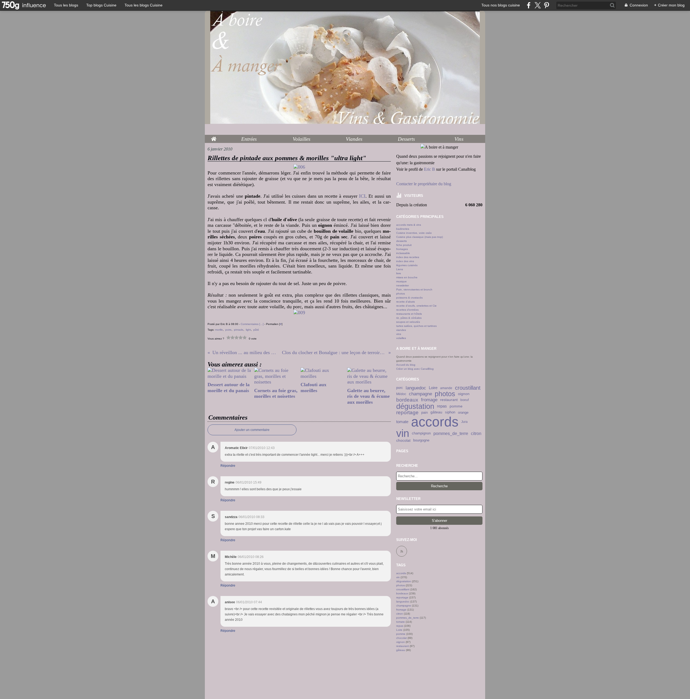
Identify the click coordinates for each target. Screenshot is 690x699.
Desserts (406, 139)
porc (399, 388)
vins (398, 334)
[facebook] (528, 5)
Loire (433, 388)
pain (424, 412)
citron (476, 433)
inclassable (403, 253)
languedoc (416, 388)
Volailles (301, 139)
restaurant (449, 400)
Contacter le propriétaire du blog (423, 183)
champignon (421, 433)
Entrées (249, 139)
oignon (464, 394)
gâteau (436, 412)
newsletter (402, 285)
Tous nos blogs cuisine (500, 5)
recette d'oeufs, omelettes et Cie (416, 305)
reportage (407, 412)
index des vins (405, 261)
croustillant (468, 388)
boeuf (464, 400)
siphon (450, 412)
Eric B (429, 169)
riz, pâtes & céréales (409, 317)
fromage (429, 400)
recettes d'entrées (407, 309)
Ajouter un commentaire (252, 430)
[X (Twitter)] (537, 5)
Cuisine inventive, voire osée (414, 232)
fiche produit (404, 245)
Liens (399, 269)
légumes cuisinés (407, 265)
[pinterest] (546, 5)
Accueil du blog (405, 364)
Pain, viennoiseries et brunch (414, 289)
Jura (464, 421)
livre (398, 273)
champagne (420, 394)
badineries (402, 228)
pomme (456, 406)
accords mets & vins (408, 224)
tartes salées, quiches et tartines (416, 325)
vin (402, 434)
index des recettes (407, 257)
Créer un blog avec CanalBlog (415, 368)
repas (442, 406)
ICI (362, 196)
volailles (401, 338)
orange (463, 412)
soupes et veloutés (408, 321)
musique (401, 281)
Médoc (401, 394)
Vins (458, 139)
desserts (401, 240)
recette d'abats (405, 301)
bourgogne (421, 440)
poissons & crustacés (409, 297)
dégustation (415, 406)
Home (213, 137)
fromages (402, 249)
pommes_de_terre (450, 433)
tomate (402, 422)
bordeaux (407, 399)
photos (400, 293)
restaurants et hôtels (409, 313)
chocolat (403, 440)
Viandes (354, 139)
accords (434, 422)
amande (446, 388)
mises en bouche (407, 277)
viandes (401, 329)
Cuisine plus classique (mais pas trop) (419, 236)
